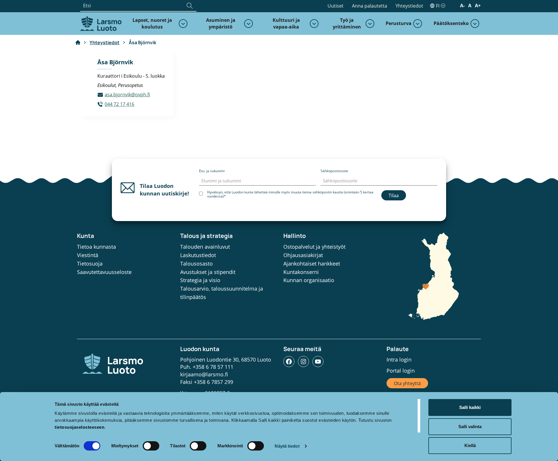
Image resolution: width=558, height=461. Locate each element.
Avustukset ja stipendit (207, 271)
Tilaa (394, 195)
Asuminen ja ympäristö (220, 23)
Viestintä (87, 255)
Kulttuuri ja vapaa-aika (286, 23)
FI (437, 6)
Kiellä (470, 445)
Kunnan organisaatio (308, 280)
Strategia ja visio (200, 280)
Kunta (85, 236)
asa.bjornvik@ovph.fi (127, 94)
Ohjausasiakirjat (303, 255)
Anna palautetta (369, 6)
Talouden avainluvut (205, 246)
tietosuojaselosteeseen (79, 427)
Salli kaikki (470, 407)
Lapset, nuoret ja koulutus (152, 23)
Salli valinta (470, 426)
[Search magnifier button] (189, 5)
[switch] (151, 446)
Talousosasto (196, 263)
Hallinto (294, 236)
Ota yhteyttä (407, 383)
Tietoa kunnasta (96, 246)
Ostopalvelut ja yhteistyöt (314, 246)
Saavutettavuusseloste (104, 271)
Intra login (399, 359)
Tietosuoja (90, 263)
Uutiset (336, 6)
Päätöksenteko (451, 23)
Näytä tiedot (287, 446)
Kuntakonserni (301, 271)
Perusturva (399, 23)
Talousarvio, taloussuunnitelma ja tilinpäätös (221, 292)
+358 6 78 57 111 (213, 366)
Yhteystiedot (409, 6)
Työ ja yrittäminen (347, 23)
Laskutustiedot (198, 255)
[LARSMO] (100, 22)
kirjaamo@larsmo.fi (204, 374)
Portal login (401, 370)
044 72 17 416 (119, 104)
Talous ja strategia (206, 236)
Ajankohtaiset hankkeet (311, 263)
